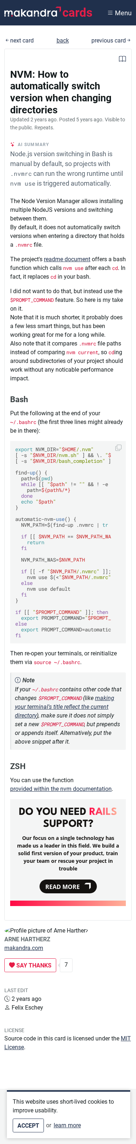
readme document (67, 259)
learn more (67, 1125)
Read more (62, 887)
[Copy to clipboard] (118, 447)
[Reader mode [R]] (122, 59)
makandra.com (23, 948)
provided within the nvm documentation (61, 788)
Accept (28, 1125)
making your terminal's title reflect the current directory (64, 707)
